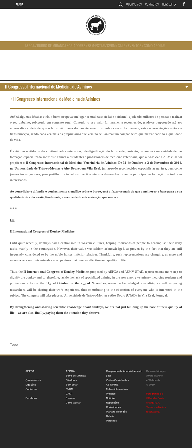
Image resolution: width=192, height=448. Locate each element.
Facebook (31, 398)
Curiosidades (113, 407)
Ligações (31, 384)
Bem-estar (96, 46)
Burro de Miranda (51, 46)
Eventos (135, 46)
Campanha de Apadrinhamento (124, 371)
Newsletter (169, 4)
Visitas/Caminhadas (117, 380)
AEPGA (19, 4)
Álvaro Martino (154, 375)
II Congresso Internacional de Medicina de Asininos (48, 87)
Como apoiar (154, 46)
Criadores (77, 46)
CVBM (111, 46)
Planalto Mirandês (116, 411)
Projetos (111, 393)
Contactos (152, 4)
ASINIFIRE (112, 384)
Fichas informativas (117, 389)
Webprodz (154, 380)
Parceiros (111, 420)
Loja (108, 375)
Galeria (110, 416)
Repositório (112, 402)
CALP (122, 46)
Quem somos (134, 4)
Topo (14, 344)
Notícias (110, 398)
